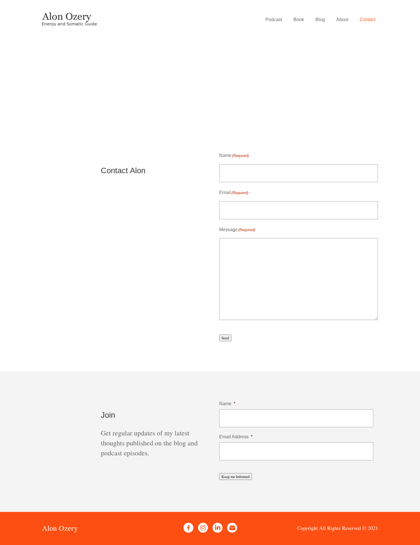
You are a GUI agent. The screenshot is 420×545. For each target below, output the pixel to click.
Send (225, 337)
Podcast (273, 19)
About (342, 19)
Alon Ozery (60, 528)
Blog (320, 19)
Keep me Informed (235, 476)
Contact (367, 19)
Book (298, 19)
